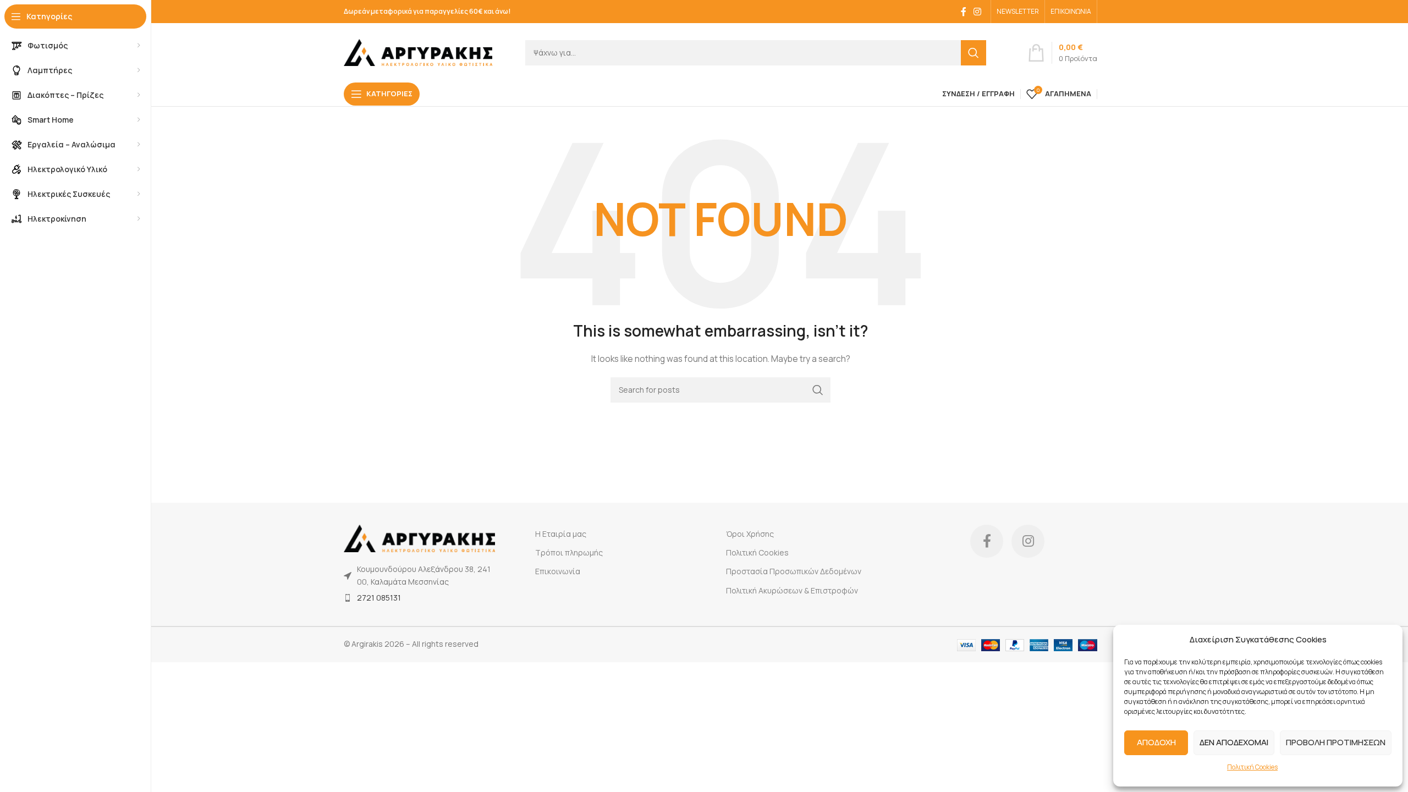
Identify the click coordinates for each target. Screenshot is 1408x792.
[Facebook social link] (963, 11)
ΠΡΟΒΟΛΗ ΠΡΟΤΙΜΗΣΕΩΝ (1335, 742)
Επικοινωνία (557, 571)
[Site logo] (418, 51)
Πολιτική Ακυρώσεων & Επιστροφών (792, 590)
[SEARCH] (973, 52)
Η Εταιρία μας (560, 534)
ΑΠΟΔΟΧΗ (1156, 742)
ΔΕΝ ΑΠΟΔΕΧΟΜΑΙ (1234, 742)
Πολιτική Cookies (1252, 767)
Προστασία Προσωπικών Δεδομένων (793, 571)
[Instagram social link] (977, 11)
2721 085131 (379, 597)
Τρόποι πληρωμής (569, 552)
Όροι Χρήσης (750, 534)
